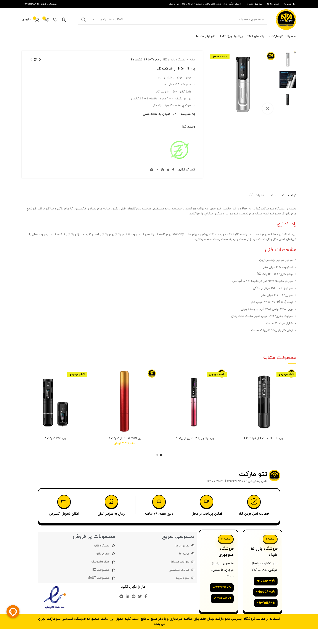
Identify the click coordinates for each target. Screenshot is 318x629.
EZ (164, 60)
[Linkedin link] (157, 170)
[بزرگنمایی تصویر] (267, 108)
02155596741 (266, 581)
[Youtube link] (30, 36)
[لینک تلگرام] (151, 170)
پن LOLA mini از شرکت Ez (124, 438)
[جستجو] (83, 20)
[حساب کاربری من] (63, 19)
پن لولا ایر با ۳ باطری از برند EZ (194, 438)
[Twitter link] (41, 36)
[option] (287, 59)
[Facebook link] (46, 36)
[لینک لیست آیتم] (156, 561)
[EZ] (179, 151)
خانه (192, 60)
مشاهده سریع (234, 395)
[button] (94, 385)
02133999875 (221, 587)
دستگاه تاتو (178, 60)
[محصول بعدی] (31, 60)
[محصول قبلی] (40, 60)
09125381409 (222, 598)
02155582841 (265, 592)
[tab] (289, 193)
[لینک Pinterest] (24, 36)
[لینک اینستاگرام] (36, 36)
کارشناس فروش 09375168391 (40, 4)
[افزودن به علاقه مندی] (234, 375)
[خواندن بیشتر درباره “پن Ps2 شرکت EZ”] (24, 385)
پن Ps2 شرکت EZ (54, 438)
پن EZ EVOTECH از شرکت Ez (263, 438)
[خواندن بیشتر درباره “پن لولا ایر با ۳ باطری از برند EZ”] (164, 385)
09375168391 (266, 603)
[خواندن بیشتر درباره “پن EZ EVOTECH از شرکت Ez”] (234, 385)
